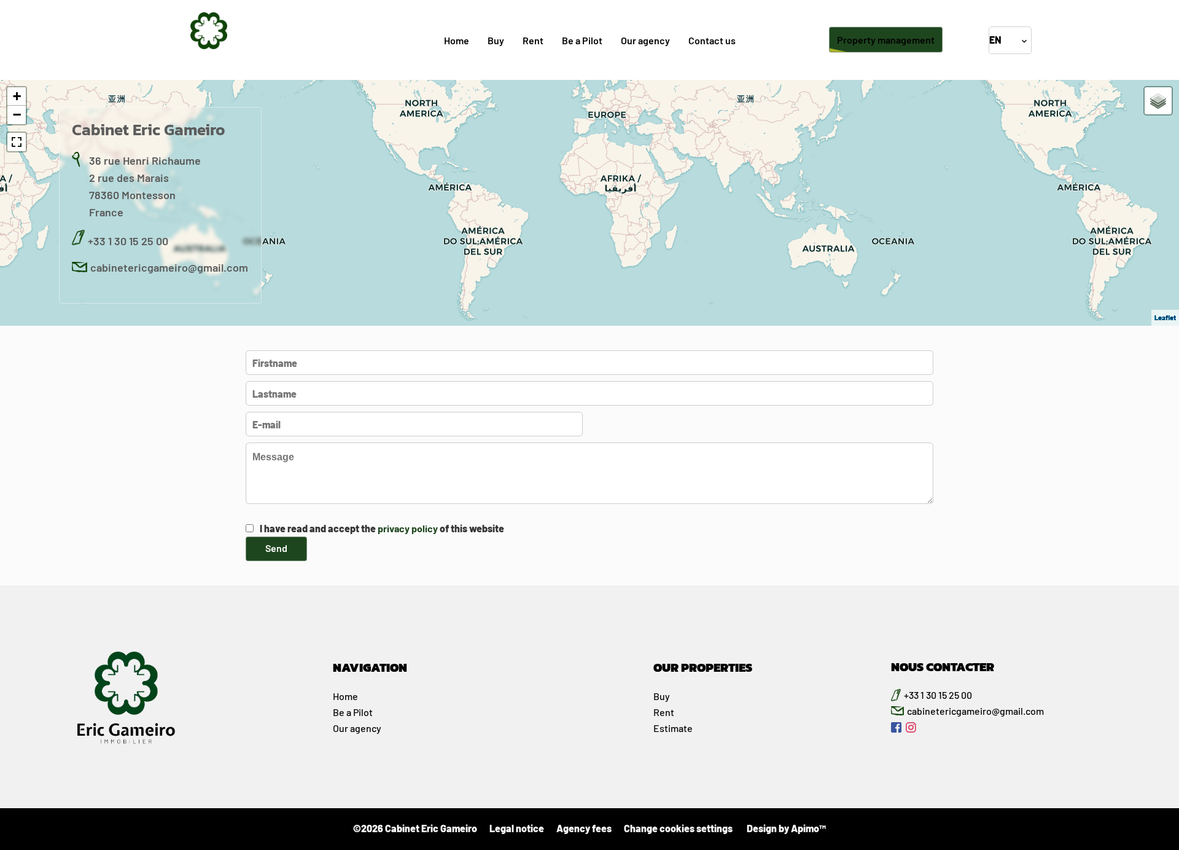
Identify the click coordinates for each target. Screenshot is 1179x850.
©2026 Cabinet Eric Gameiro (415, 828)
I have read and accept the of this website (382, 528)
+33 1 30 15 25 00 (128, 241)
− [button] (17, 114)
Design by (785, 828)
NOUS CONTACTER (942, 667)
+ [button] (17, 96)
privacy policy (408, 528)
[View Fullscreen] (16, 142)
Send (276, 548)
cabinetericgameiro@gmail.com (169, 267)
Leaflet (1165, 317)
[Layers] (1158, 100)
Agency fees (584, 828)
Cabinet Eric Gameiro (148, 129)
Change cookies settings (678, 828)
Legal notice (516, 828)
